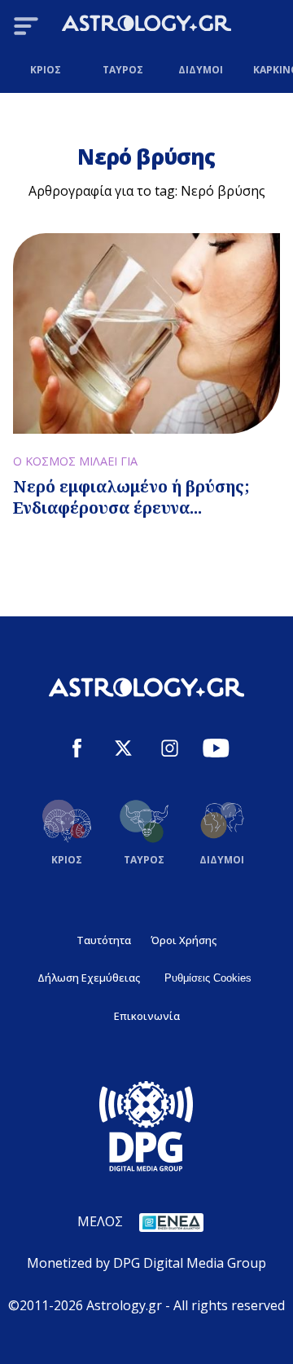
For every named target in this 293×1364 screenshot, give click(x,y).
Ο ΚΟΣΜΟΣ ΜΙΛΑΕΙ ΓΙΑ (75, 461)
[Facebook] (76, 750)
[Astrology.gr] (146, 26)
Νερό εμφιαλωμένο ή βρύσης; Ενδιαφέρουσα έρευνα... (131, 497)
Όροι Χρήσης (183, 940)
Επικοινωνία (147, 1016)
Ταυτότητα (104, 940)
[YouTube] (216, 750)
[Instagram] (169, 750)
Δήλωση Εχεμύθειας (88, 977)
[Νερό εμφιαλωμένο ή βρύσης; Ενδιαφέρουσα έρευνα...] (146, 333)
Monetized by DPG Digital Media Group (146, 1263)
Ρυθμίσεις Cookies (207, 978)
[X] (123, 750)
